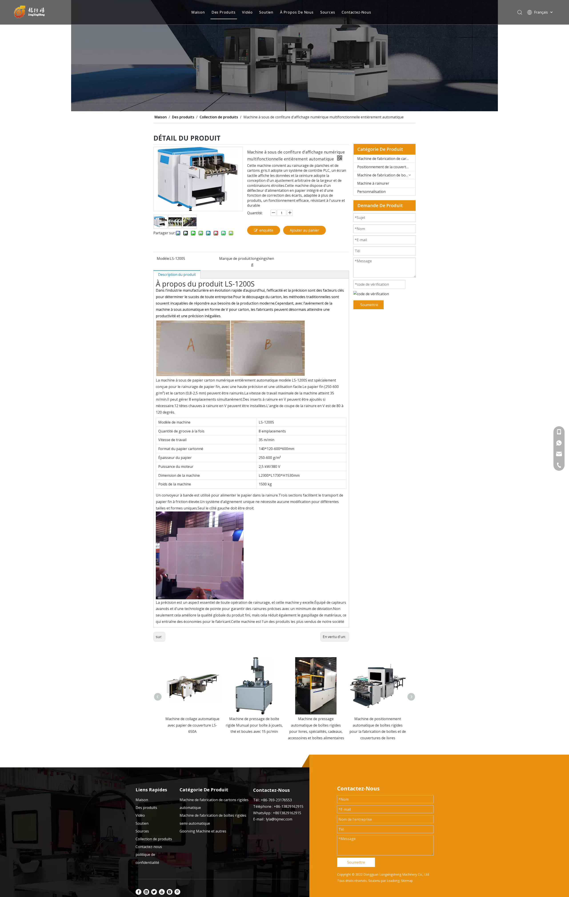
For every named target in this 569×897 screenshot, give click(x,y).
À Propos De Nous (297, 12)
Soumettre (369, 304)
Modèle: (163, 258)
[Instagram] (169, 892)
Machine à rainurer (373, 183)
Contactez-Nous (356, 12)
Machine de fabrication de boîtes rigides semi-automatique (386, 175)
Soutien (266, 12)
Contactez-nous (149, 846)
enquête (266, 230)
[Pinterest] (177, 892)
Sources (327, 12)
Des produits (146, 807)
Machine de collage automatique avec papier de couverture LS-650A (192, 725)
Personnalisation (371, 191)
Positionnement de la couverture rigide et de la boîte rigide (386, 166)
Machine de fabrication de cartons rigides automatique (386, 158)
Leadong (393, 881)
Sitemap (407, 881)
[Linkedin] (146, 892)
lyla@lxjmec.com (279, 819)
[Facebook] (138, 892)
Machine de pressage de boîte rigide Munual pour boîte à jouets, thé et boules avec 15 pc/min (253, 725)
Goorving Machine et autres (203, 831)
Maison (198, 12)
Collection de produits (154, 838)
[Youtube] (162, 892)
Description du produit (177, 274)
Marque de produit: (235, 258)
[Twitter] (154, 892)
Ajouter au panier (304, 230)
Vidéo (247, 12)
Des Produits (224, 12)
